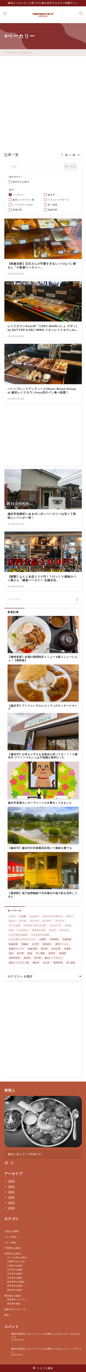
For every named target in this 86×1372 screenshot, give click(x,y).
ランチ (52, 930)
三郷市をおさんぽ (16, 1261)
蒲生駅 (27, 958)
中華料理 (54, 939)
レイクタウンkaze (18, 935)
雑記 (6, 1315)
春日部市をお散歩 (16, 1282)
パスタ (68, 925)
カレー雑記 (10, 1242)
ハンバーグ (55, 925)
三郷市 (42, 939)
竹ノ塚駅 (40, 953)
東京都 (44, 949)
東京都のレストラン (17, 1299)
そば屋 (22, 916)
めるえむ (75, 1334)
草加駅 (62, 953)
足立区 (46, 963)
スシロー (47, 921)
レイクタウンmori (40, 935)
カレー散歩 (10, 1237)
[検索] (77, 599)
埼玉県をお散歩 (12, 1253)
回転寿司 (47, 944)
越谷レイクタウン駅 (19, 963)
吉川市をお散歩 (15, 1269)
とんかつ (34, 916)
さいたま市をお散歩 (17, 1257)
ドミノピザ (14, 925)
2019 (11, 1202)
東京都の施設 (13, 1304)
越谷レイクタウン (54, 958)
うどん (12, 916)
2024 (11, 1186)
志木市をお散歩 (15, 1278)
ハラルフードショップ (35, 925)
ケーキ (22, 921)
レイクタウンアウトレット (22, 939)
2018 (11, 1208)
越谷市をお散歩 (15, 1290)
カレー (12, 921)
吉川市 (35, 944)
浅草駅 (67, 949)
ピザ (11, 930)
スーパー (59, 921)
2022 (11, 1191)
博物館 (25, 944)
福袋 (30, 953)
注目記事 (55, 949)
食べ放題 (70, 963)
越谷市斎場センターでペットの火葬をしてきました (39, 1334)
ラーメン (64, 930)
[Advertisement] (43, 101)
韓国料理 (58, 963)
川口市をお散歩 (15, 1273)
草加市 (52, 953)
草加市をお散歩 (15, 1286)
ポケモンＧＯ (38, 930)
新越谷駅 (32, 949)
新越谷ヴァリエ (17, 949)
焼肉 (11, 953)
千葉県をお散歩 (12, 1248)
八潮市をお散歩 (15, 1266)
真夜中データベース (15, 1309)
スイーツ (34, 921)
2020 (11, 1197)
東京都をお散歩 (12, 1296)
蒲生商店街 (14, 958)
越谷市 (36, 963)
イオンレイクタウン (53, 916)
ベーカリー (22, 930)
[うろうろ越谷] (43, 14)
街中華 (37, 958)
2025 (11, 1181)
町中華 (20, 953)
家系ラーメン (62, 944)
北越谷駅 (67, 939)
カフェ (69, 916)
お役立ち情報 (11, 1231)
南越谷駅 (13, 944)
